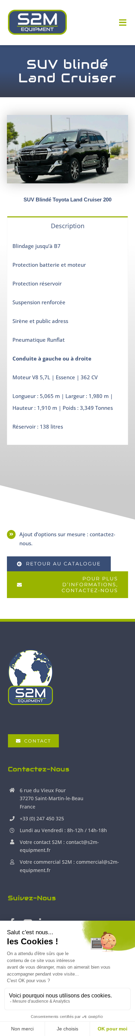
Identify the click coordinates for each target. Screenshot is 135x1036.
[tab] (67, 225)
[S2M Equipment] (37, 12)
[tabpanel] (67, 340)
